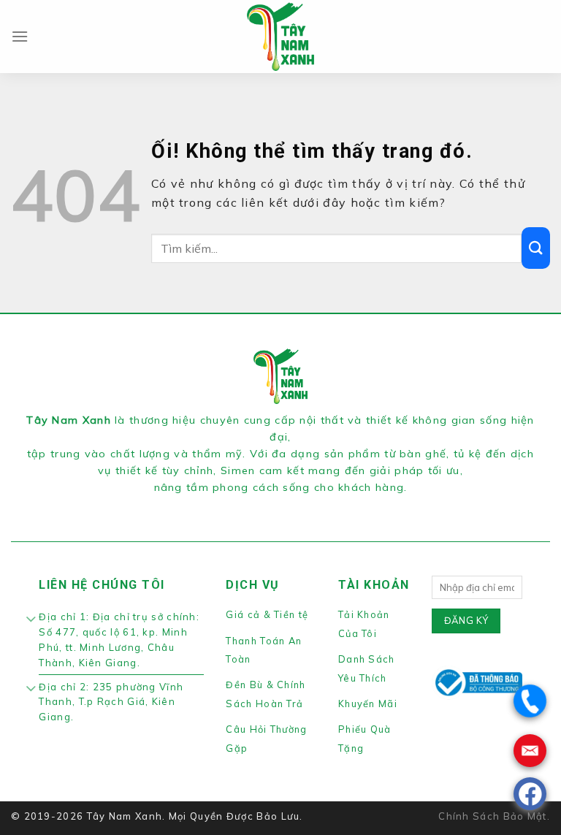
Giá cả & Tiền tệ (267, 614)
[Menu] (20, 36)
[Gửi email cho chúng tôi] (306, 506)
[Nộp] (536, 248)
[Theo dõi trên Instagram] (272, 506)
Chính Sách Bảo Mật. (494, 816)
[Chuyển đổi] (31, 620)
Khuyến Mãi (367, 703)
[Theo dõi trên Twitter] (289, 506)
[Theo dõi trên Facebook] (254, 506)
